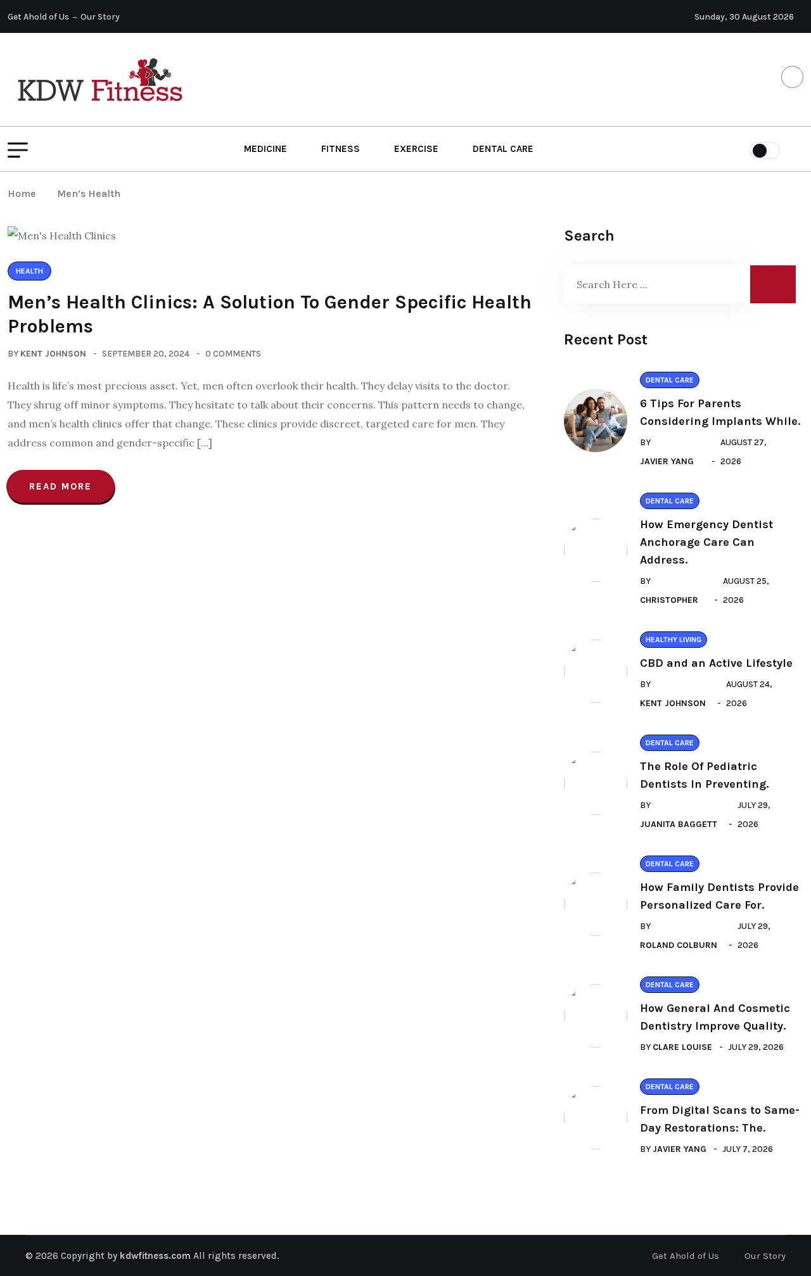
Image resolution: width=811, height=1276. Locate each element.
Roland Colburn (678, 945)
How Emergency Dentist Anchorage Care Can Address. (706, 542)
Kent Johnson (53, 353)
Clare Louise (682, 1047)
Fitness (340, 149)
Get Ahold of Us (38, 16)
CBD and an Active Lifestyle (716, 663)
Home (24, 193)
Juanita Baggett (678, 824)
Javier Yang (667, 461)
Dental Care (503, 149)
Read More (60, 486)
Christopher (669, 600)
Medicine (265, 149)
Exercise (416, 149)
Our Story (100, 16)
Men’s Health (88, 193)
